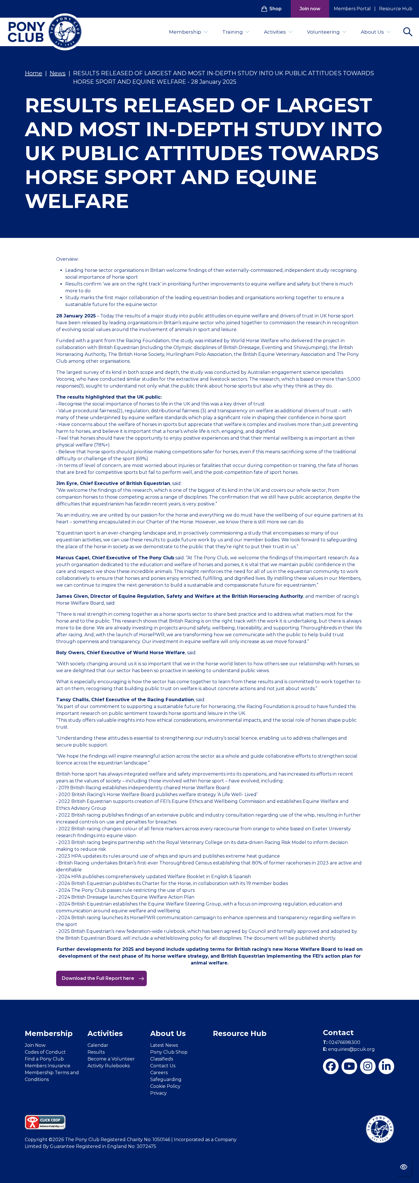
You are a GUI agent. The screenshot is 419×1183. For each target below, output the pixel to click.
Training (232, 32)
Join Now (35, 1045)
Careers (159, 1072)
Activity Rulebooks (109, 1065)
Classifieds (161, 1059)
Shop (275, 8)
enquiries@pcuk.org (349, 1049)
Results (96, 1052)
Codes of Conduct (45, 1052)
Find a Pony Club (44, 1059)
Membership (185, 32)
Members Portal (352, 8)
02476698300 (341, 1042)
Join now (310, 8)
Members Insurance (47, 1065)
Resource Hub (395, 8)
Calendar (98, 1045)
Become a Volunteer (111, 1059)
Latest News (164, 1045)
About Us (372, 32)
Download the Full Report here (98, 978)
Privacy (158, 1093)
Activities (275, 32)
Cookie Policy (165, 1086)
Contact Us (162, 1065)
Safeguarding (166, 1079)
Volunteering (323, 32)
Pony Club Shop (169, 1052)
